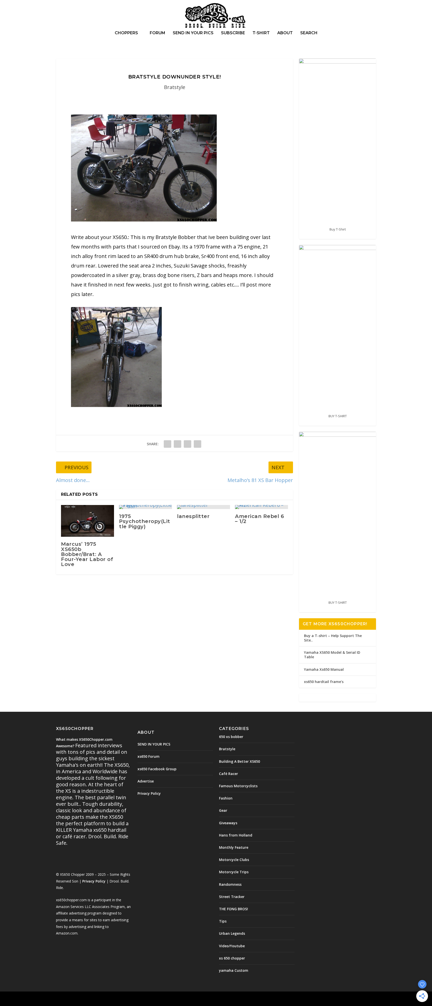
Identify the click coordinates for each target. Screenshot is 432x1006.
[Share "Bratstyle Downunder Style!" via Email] (197, 444)
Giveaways (228, 822)
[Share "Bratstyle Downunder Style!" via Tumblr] (177, 444)
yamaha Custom (233, 970)
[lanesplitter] (203, 507)
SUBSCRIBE (233, 33)
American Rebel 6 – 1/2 (259, 518)
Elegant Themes (90, 999)
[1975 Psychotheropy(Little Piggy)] (145, 507)
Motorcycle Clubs (234, 859)
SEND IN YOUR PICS (193, 33)
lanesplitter (193, 516)
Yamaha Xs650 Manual (324, 669)
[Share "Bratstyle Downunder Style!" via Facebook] (167, 444)
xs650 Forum (149, 756)
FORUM (157, 33)
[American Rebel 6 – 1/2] (261, 507)
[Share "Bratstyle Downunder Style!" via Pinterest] (187, 444)
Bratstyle (174, 87)
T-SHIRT (261, 33)
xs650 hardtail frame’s (324, 681)
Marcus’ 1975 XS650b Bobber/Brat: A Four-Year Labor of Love (87, 554)
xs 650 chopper (232, 958)
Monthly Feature (233, 847)
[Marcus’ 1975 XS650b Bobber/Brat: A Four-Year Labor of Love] (87, 521)
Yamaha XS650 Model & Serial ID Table (332, 654)
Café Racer (228, 773)
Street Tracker (231, 896)
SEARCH (309, 33)
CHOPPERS (126, 33)
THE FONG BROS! (233, 908)
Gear (223, 810)
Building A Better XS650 (239, 761)
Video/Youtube (232, 946)
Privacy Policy (94, 881)
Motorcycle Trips (233, 872)
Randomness (230, 884)
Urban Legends (232, 933)
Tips (222, 921)
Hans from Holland (235, 835)
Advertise (146, 781)
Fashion (225, 798)
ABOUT (285, 33)
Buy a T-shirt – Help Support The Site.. (333, 637)
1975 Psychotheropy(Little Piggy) (144, 521)
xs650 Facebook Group (157, 768)
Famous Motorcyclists (238, 786)
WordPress (137, 999)
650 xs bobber (231, 736)
